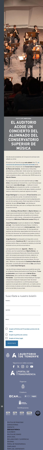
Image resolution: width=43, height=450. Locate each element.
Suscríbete (11, 432)
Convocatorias (12, 425)
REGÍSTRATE (12, 343)
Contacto (10, 427)
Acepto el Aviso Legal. (16, 338)
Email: (7, 319)
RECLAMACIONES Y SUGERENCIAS (18, 439)
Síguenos (10, 441)
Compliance (11, 446)
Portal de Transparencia (16, 444)
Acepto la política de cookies (18, 335)
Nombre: (8, 300)
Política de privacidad (15, 422)
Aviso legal (11, 437)
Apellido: (8, 310)
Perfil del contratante (15, 449)
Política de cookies (14, 434)
